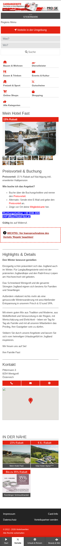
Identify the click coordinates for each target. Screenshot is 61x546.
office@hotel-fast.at (18, 216)
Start (6, 543)
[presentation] (5, 139)
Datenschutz (10, 519)
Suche (32, 52)
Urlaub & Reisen (34, 543)
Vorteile (17, 543)
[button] (30, 400)
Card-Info (53, 514)
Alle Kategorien (11, 105)
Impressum (9, 514)
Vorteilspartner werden (46, 519)
